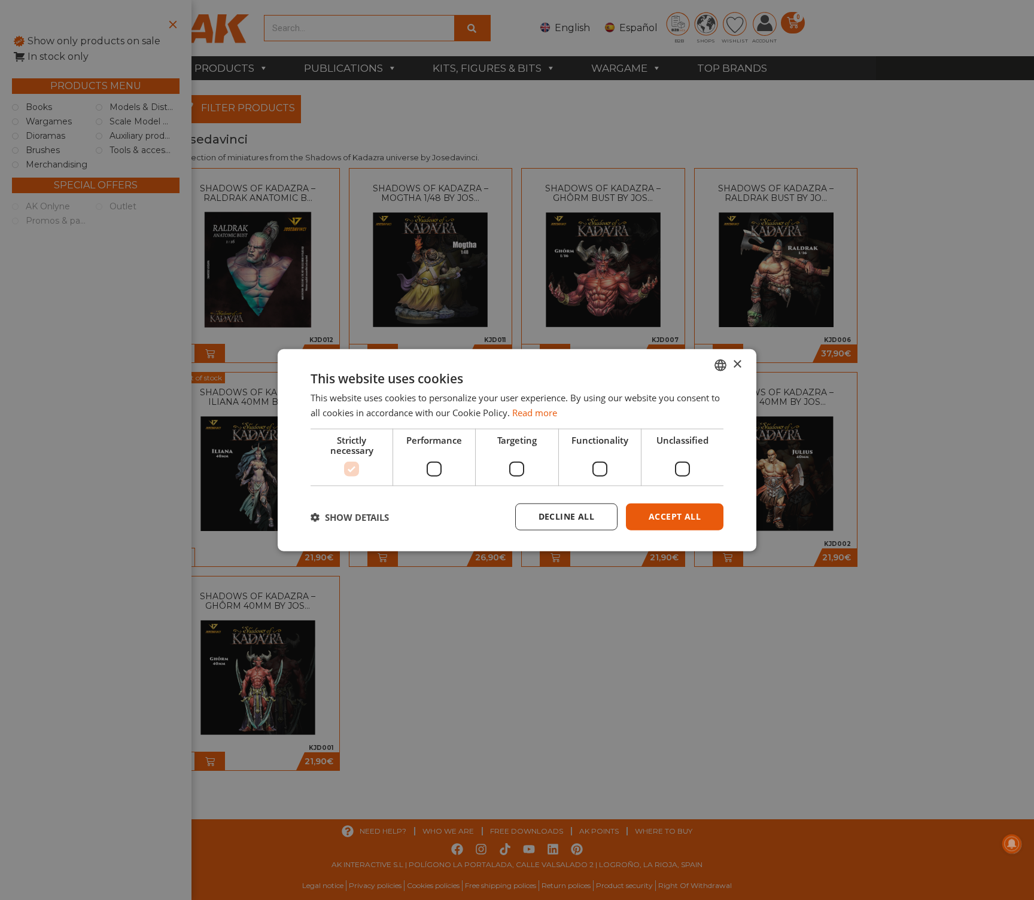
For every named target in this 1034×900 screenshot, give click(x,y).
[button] (350, 516)
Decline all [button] (566, 516)
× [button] (736, 364)
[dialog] (517, 450)
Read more (534, 412)
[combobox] (720, 365)
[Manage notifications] (1011, 843)
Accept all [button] (675, 516)
